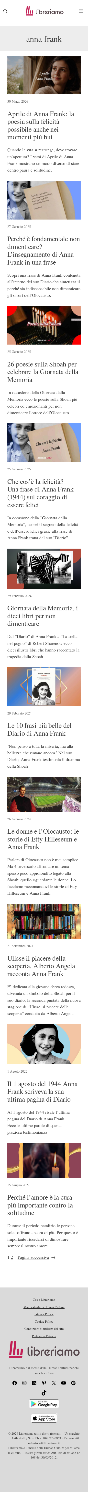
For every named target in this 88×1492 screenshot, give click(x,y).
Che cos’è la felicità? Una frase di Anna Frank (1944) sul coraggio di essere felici (40, 493)
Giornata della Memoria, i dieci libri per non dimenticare (42, 615)
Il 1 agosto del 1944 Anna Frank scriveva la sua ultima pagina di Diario (42, 1091)
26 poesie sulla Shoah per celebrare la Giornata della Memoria (42, 371)
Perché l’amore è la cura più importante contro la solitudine (40, 1205)
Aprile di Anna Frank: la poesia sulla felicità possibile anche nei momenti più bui (40, 125)
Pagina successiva (36, 1257)
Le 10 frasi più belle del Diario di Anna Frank (39, 729)
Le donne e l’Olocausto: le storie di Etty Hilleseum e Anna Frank (43, 839)
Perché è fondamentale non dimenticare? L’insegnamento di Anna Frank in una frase (43, 250)
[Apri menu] (80, 11)
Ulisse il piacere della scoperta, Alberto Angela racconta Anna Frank (41, 966)
